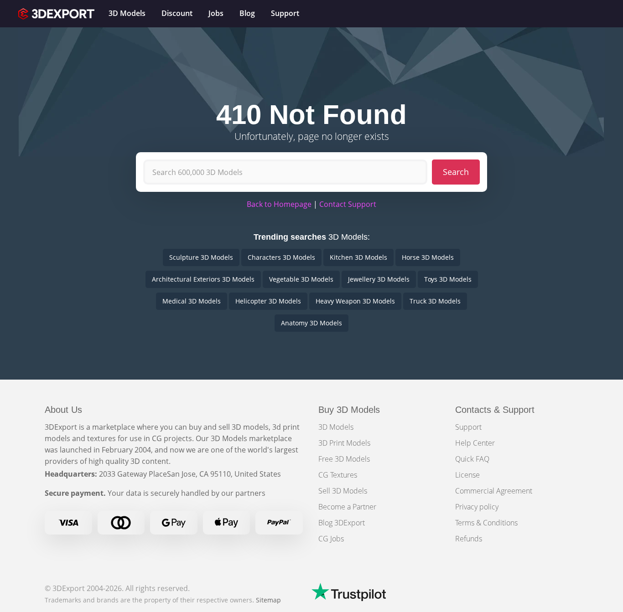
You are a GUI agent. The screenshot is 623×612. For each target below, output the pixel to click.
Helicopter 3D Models (268, 301)
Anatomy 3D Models (311, 323)
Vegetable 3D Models (301, 279)
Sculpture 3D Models (201, 257)
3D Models (335, 427)
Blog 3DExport (341, 523)
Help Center (475, 443)
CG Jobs (331, 539)
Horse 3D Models (428, 257)
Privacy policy (476, 507)
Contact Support (347, 204)
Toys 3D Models (448, 279)
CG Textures (337, 475)
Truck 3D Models (435, 301)
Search (456, 171)
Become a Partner (347, 507)
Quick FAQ (472, 459)
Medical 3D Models (191, 301)
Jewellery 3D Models (379, 279)
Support (468, 427)
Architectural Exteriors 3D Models (203, 279)
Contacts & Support (495, 410)
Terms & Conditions (486, 523)
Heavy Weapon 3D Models (355, 301)
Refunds (468, 539)
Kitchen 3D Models (358, 257)
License (467, 475)
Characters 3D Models (281, 257)
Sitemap (268, 600)
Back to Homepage (279, 204)
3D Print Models (344, 443)
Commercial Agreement (493, 491)
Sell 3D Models (342, 491)
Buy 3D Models (349, 410)
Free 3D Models (344, 459)
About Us (63, 410)
